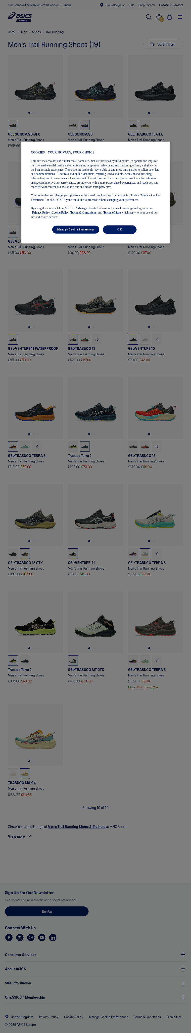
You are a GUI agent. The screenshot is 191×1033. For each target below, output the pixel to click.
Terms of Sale (112, 212)
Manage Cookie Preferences (75, 229)
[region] (95, 193)
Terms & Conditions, (83, 212)
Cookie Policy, (60, 212)
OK (119, 229)
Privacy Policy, (41, 212)
